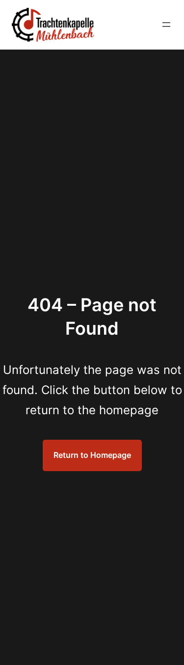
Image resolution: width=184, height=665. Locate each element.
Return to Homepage (92, 455)
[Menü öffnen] (166, 24)
